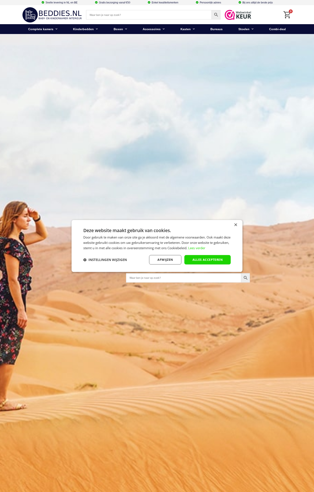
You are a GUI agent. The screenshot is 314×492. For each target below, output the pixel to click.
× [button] (235, 225)
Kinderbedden (83, 29)
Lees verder (196, 248)
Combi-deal (277, 29)
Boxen (118, 29)
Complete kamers (40, 29)
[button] (105, 259)
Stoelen (243, 29)
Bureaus (216, 29)
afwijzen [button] (165, 260)
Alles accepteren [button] (207, 260)
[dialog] (157, 246)
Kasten (185, 29)
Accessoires (152, 29)
